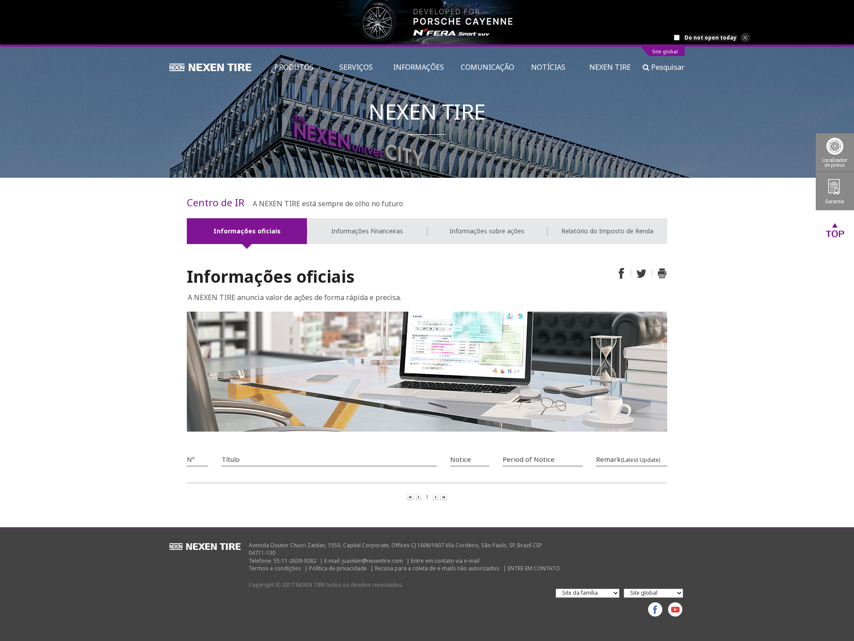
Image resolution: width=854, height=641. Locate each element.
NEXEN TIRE (610, 67)
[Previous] (411, 497)
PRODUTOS (298, 67)
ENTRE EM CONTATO (534, 568)
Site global (665, 52)
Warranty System (835, 191)
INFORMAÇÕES (418, 67)
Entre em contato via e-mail (445, 561)
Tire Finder (835, 152)
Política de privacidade (338, 568)
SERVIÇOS (357, 67)
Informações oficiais (247, 231)
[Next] (436, 497)
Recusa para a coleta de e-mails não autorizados (437, 568)
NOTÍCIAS (551, 67)
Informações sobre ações (487, 231)
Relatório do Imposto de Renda (607, 231)
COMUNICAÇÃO (487, 67)
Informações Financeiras (367, 231)
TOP (835, 230)
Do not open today (711, 37)
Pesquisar (667, 67)
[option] (427, 22)
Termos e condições (275, 568)
